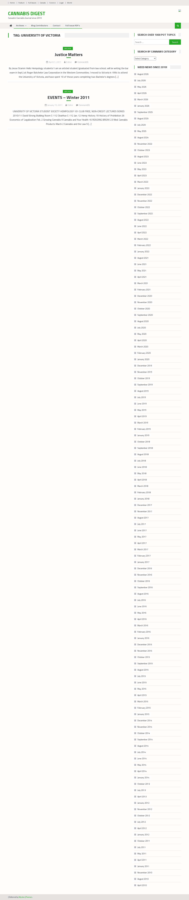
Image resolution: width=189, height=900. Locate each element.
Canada (43, 2)
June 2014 (142, 758)
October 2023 (143, 150)
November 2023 (144, 143)
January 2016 (143, 638)
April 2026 (142, 93)
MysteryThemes (25, 897)
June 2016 (142, 606)
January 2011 (143, 866)
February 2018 (144, 492)
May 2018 (141, 473)
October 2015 (143, 657)
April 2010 (142, 885)
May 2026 (141, 86)
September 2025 (145, 112)
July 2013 (141, 790)
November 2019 (144, 371)
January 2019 (143, 435)
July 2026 (141, 80)
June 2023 (142, 162)
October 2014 (143, 733)
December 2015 (144, 644)
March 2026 (142, 99)
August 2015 (143, 669)
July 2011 (141, 847)
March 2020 (142, 346)
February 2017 (144, 555)
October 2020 (143, 308)
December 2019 (144, 365)
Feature (21, 2)
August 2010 (143, 878)
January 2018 (143, 498)
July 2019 (141, 397)
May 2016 (141, 612)
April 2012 (142, 828)
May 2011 (141, 853)
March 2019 (142, 422)
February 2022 (144, 245)
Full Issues (32, 2)
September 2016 (145, 587)
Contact (56, 25)
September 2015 (145, 663)
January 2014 (143, 777)
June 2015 (142, 682)
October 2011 (143, 840)
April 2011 (142, 859)
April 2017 (142, 543)
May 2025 (141, 131)
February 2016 (144, 631)
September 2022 (145, 213)
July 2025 (141, 124)
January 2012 (143, 834)
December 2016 (144, 568)
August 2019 (143, 390)
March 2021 (142, 283)
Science (52, 2)
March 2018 (142, 486)
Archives (20, 25)
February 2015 (144, 707)
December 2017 (144, 505)
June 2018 (142, 466)
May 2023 (141, 169)
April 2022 (142, 232)
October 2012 (143, 815)
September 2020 (145, 314)
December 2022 (144, 194)
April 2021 (142, 276)
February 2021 (144, 289)
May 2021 (141, 270)
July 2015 (141, 676)
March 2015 (142, 701)
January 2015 (143, 714)
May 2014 (141, 764)
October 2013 (143, 783)
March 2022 (142, 238)
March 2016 (142, 625)
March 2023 (142, 181)
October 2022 (143, 207)
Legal (61, 2)
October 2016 (143, 581)
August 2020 (143, 321)
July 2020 (141, 327)
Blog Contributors (39, 25)
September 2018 (145, 447)
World (69, 2)
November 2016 (144, 574)
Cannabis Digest (26, 13)
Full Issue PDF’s (72, 25)
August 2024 (143, 137)
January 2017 (143, 562)
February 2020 (144, 352)
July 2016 (141, 600)
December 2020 (144, 295)
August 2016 (143, 593)
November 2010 (144, 872)
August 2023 (143, 156)
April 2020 (142, 340)
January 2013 (143, 802)
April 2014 (142, 771)
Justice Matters (69, 54)
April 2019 (142, 416)
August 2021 (143, 257)
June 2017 (142, 530)
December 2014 (144, 720)
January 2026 (143, 105)
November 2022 (144, 200)
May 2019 (141, 409)
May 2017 (141, 536)
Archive (67, 48)
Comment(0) (83, 62)
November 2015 (144, 650)
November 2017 (144, 511)
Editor (69, 62)
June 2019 (142, 403)
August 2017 (143, 517)
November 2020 (144, 302)
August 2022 (143, 219)
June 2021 (142, 264)
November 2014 (144, 726)
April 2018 (142, 479)
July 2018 (141, 460)
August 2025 (143, 118)
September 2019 (145, 384)
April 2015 (142, 695)
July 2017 (141, 524)
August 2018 (143, 454)
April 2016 (142, 619)
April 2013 (142, 796)
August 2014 (143, 745)
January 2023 (143, 188)
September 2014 (145, 739)
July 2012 (141, 821)
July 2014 (141, 752)
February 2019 (144, 428)
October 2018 (143, 441)
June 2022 (142, 226)
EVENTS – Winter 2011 (69, 97)
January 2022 (143, 251)
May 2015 (141, 688)
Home (12, 2)
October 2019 (143, 378)
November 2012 (144, 809)
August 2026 (143, 74)
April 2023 (142, 175)
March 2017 (142, 549)
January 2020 (143, 359)
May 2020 (141, 333)
